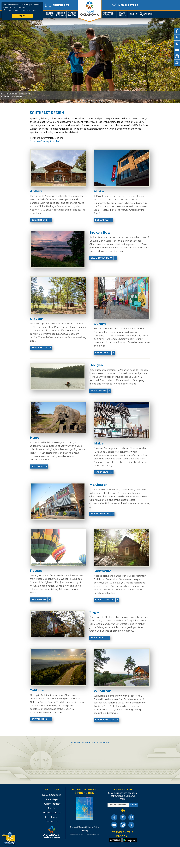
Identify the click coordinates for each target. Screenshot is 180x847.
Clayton (36, 319)
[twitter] (177, 37)
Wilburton (102, 691)
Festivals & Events (108, 14)
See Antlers (39, 220)
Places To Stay (72, 14)
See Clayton (39, 347)
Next (169, 60)
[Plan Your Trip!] (9, 838)
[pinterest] (177, 44)
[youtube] (177, 50)
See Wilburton (104, 720)
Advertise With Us (51, 812)
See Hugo (37, 466)
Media (51, 808)
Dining (133, 14)
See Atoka (101, 220)
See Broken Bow (101, 258)
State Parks (122, 14)
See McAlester (100, 513)
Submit (133, 805)
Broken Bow (100, 232)
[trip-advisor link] (131, 825)
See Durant (102, 352)
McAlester (98, 485)
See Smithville (104, 600)
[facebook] (177, 31)
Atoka (99, 191)
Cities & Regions (61, 14)
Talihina (37, 690)
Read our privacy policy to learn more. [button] (20, 10)
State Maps (51, 799)
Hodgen (96, 365)
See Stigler (98, 637)
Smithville (102, 571)
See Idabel (102, 472)
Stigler (95, 612)
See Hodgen (98, 390)
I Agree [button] (22, 16)
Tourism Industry (51, 803)
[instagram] (177, 56)
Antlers (36, 191)
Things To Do (50, 14)
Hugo (34, 438)
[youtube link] (114, 825)
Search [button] (147, 14)
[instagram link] (123, 825)
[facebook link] (114, 817)
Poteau (36, 571)
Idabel (99, 443)
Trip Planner (51, 817)
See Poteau (39, 599)
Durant (100, 324)
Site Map (84, 831)
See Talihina (39, 719)
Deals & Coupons (51, 795)
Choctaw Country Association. (46, 141)
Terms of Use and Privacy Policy (84, 827)
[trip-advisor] (177, 63)
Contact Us (52, 821)
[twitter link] (123, 817)
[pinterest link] (131, 817)
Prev (11, 60)
